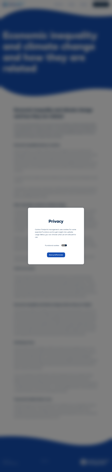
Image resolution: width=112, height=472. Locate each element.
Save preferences (56, 255)
